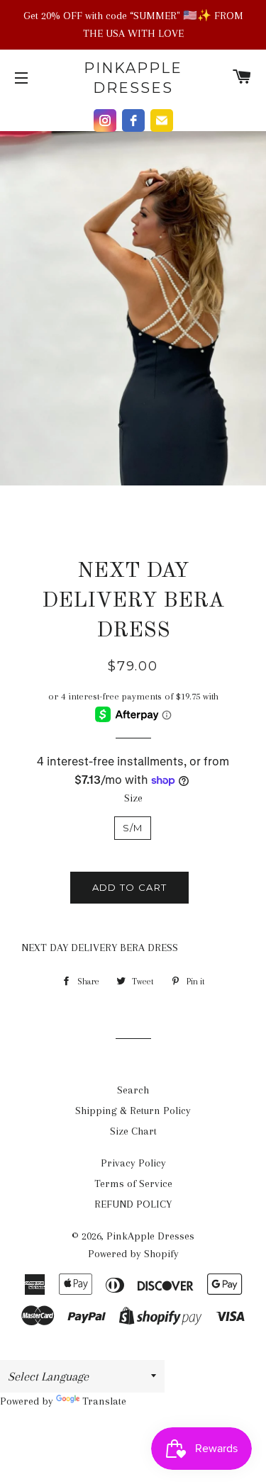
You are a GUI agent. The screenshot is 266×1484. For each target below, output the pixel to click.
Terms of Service (133, 1183)
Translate (104, 1401)
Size (133, 798)
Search (133, 1090)
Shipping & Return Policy (133, 1110)
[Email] (161, 120)
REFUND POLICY (133, 1204)
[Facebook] (133, 120)
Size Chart (133, 1131)
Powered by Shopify (133, 1253)
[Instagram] (105, 120)
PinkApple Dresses (133, 78)
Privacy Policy (133, 1163)
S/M (133, 827)
